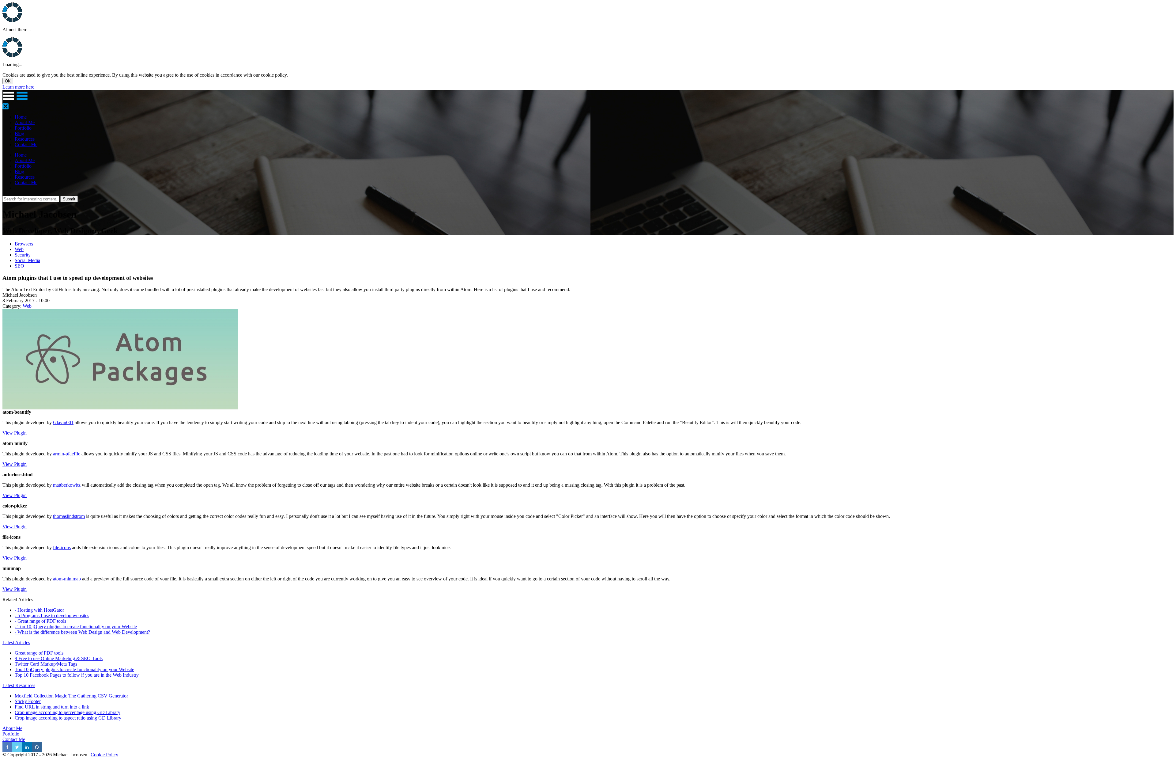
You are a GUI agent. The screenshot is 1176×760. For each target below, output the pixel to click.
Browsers (24, 243)
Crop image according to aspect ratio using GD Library (68, 717)
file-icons (62, 547)
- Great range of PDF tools (40, 621)
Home (21, 117)
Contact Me (26, 144)
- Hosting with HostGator (39, 610)
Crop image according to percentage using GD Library (67, 712)
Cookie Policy (104, 754)
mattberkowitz (67, 485)
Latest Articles (16, 642)
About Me (25, 122)
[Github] (37, 750)
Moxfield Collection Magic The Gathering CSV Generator (71, 695)
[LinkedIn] (27, 750)
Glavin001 (63, 422)
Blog (19, 133)
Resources (25, 139)
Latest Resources (18, 685)
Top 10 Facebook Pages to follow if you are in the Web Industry (77, 675)
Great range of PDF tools (39, 653)
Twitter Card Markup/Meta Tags (46, 664)
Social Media (27, 260)
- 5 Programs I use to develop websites (52, 615)
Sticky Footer (28, 701)
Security (23, 254)
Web (19, 249)
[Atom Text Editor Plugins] (120, 407)
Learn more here (18, 86)
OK (8, 81)
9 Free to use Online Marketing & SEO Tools (59, 658)
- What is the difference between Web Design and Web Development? (82, 632)
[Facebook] (7, 750)
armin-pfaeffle (66, 453)
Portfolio (23, 128)
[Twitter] (17, 750)
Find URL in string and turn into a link (52, 706)
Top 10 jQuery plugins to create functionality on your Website (74, 669)
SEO (19, 265)
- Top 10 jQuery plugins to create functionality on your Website (76, 626)
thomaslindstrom (69, 516)
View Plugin (14, 432)
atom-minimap (67, 578)
